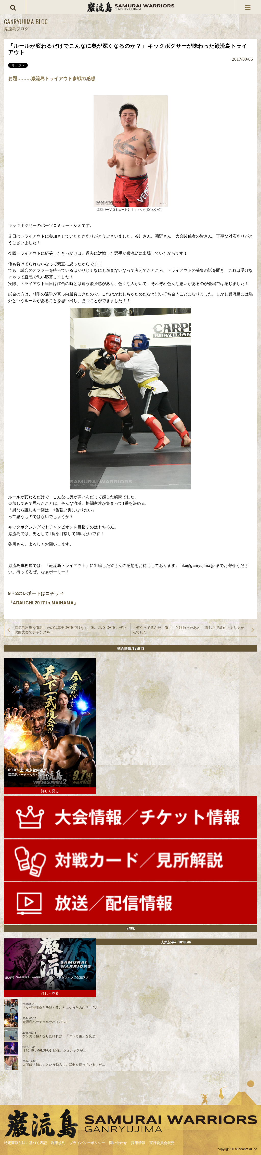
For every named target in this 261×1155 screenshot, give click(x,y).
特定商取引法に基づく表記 (25, 1142)
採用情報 (138, 1142)
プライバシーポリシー (87, 1142)
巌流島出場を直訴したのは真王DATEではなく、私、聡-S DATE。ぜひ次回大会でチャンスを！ (70, 629)
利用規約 (58, 1142)
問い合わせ (118, 1142)
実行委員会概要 (161, 1142)
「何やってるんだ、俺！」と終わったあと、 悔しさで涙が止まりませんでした (188, 629)
